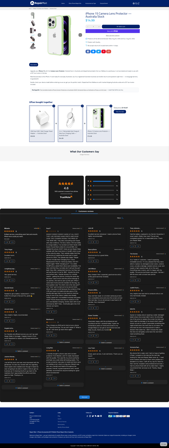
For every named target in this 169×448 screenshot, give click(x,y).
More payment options (112, 35)
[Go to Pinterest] (103, 51)
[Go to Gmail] (108, 51)
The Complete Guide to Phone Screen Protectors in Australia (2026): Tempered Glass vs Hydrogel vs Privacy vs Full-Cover (73, 90)
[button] (76, 211)
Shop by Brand (104, 3)
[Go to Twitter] (98, 51)
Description (33, 65)
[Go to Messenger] (93, 51)
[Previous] (32, 14)
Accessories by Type (90, 3)
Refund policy (61, 424)
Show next (84, 397)
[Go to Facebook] (88, 51)
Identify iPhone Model (63, 427)
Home (63, 3)
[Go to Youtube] (98, 416)
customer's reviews (66, 191)
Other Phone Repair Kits (75, 3)
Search (59, 419)
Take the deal (120, 112)
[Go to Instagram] (90, 416)
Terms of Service (62, 421)
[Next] (32, 47)
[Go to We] (95, 416)
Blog (59, 416)
